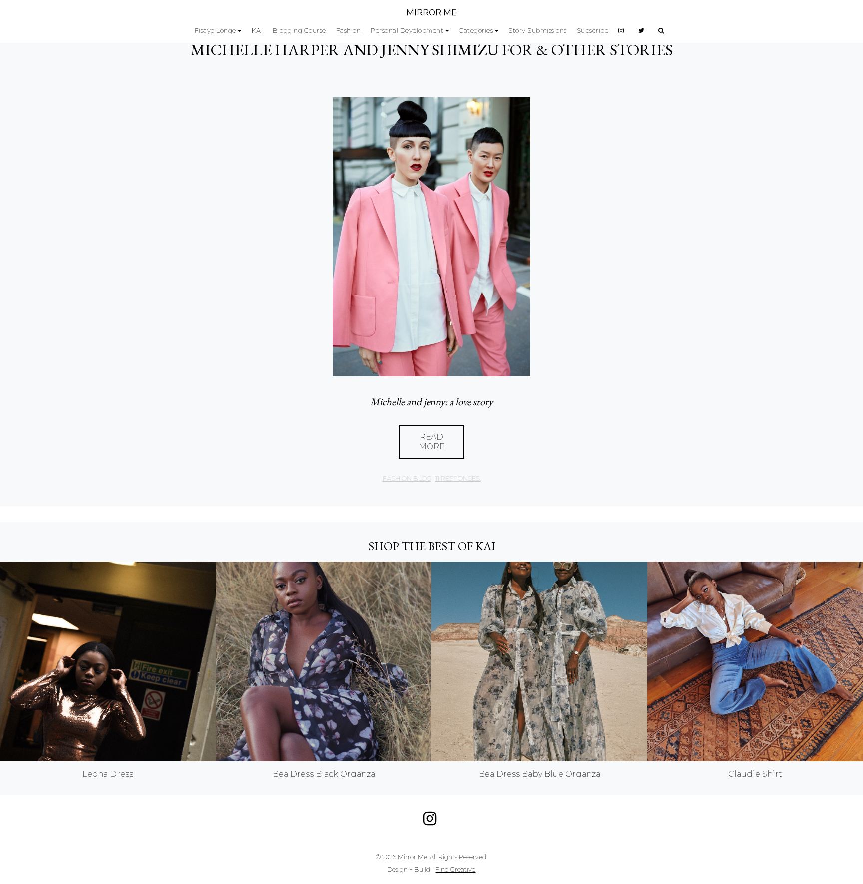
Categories (476, 30)
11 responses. (458, 478)
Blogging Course (299, 30)
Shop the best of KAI (431, 546)
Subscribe (593, 30)
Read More (432, 441)
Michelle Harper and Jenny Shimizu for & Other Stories (432, 49)
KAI (257, 30)
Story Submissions (537, 30)
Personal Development (407, 30)
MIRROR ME (431, 12)
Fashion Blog (407, 478)
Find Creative (455, 869)
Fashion (348, 30)
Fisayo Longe (215, 30)
